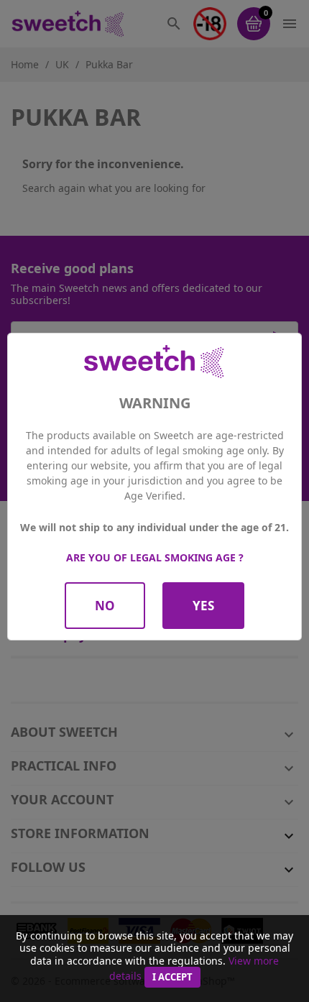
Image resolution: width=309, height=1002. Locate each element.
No (105, 605)
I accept (172, 976)
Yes (203, 605)
